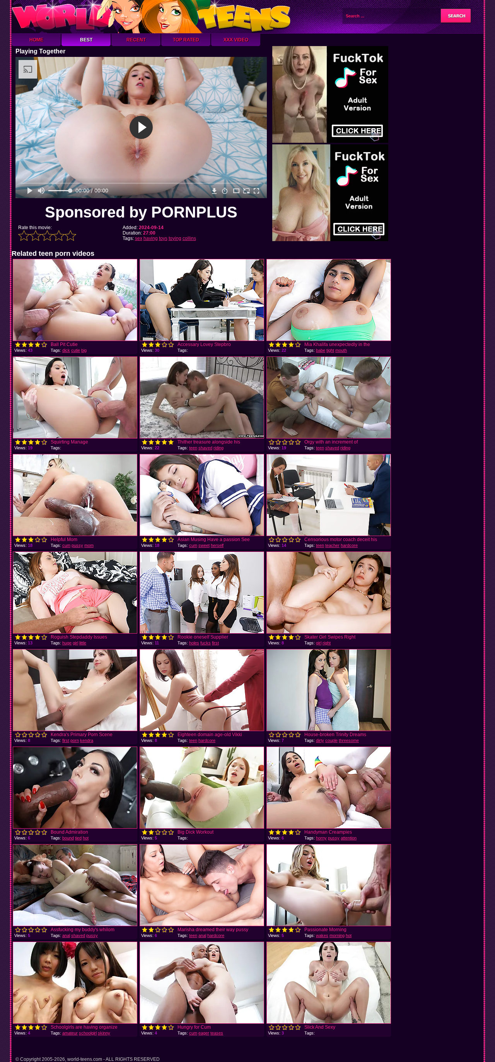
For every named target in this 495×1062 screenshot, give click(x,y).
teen (193, 447)
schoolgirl (88, 1033)
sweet (204, 545)
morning (337, 935)
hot (86, 838)
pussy (77, 545)
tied (78, 838)
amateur (70, 1033)
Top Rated (186, 40)
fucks (205, 643)
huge (67, 643)
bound (68, 838)
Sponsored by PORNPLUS (141, 212)
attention (349, 838)
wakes (322, 935)
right (327, 643)
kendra (86, 740)
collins (189, 238)
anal (66, 935)
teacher (332, 545)
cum (66, 545)
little (82, 643)
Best (86, 40)
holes (194, 643)
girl (75, 643)
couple (331, 740)
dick (66, 350)
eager (203, 1033)
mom (89, 545)
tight (330, 350)
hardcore (349, 545)
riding (218, 447)
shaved (205, 447)
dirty (320, 740)
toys (163, 238)
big (84, 350)
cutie (75, 350)
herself (217, 545)
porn (74, 740)
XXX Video (236, 40)
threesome (349, 740)
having (150, 238)
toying (175, 238)
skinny (104, 1033)
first (215, 643)
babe (320, 350)
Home (36, 40)
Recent (136, 40)
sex (138, 238)
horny (321, 838)
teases (216, 1033)
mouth (341, 350)
